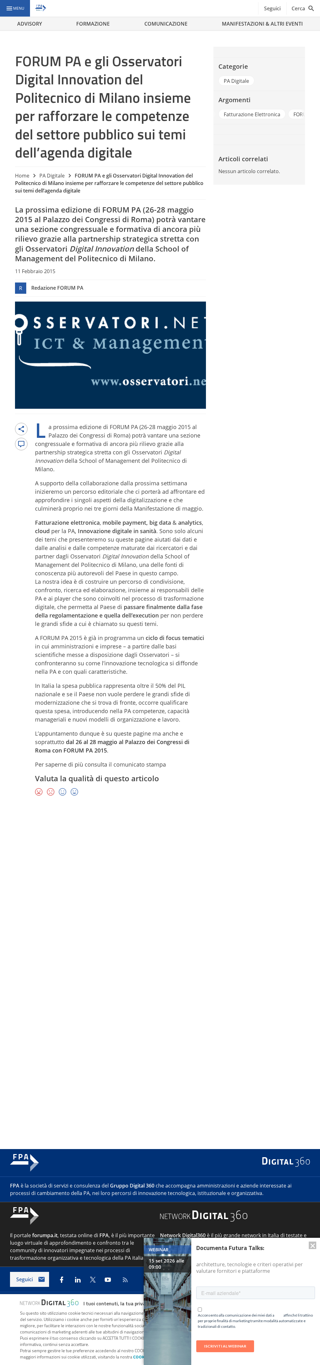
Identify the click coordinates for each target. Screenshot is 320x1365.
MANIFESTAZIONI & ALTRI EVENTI (262, 23)
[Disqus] (160, 892)
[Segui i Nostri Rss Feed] (124, 1279)
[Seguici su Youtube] (108, 1279)
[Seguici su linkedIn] (78, 1279)
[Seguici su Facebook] (61, 1279)
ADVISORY (29, 23)
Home (22, 175)
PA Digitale (52, 175)
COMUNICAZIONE (166, 23)
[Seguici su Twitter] (93, 1279)
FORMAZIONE (93, 23)
